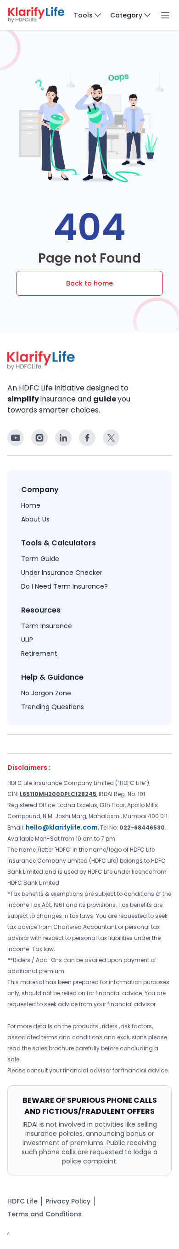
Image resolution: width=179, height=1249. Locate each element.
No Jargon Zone (46, 693)
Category (126, 15)
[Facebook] (15, 438)
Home (30, 505)
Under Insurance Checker (61, 572)
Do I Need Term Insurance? (64, 586)
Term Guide (40, 558)
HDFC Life (22, 1201)
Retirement (39, 653)
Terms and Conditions (44, 1214)
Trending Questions (52, 706)
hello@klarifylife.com (62, 827)
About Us (35, 519)
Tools (83, 15)
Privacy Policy (67, 1201)
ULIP (27, 639)
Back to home (89, 283)
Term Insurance (46, 625)
